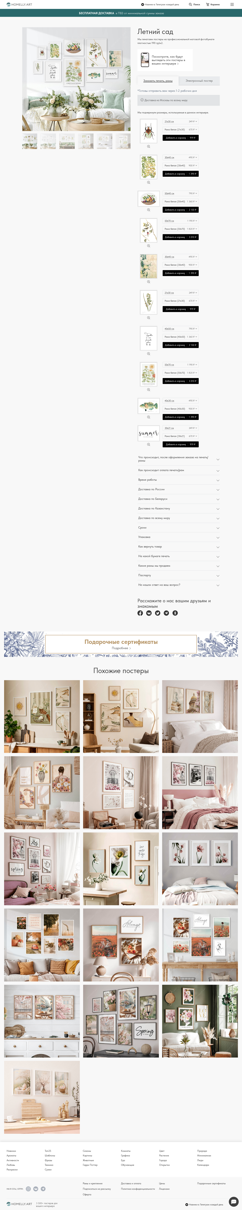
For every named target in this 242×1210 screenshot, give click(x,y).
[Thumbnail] (48, 141)
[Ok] (175, 613)
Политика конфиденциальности (138, 1188)
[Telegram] (166, 613)
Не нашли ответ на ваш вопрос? (159, 584)
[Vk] (149, 613)
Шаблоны (50, 1155)
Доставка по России (151, 489)
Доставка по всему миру (154, 518)
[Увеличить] (149, 146)
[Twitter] (157, 613)
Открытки (164, 1164)
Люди (200, 1160)
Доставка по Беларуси (152, 498)
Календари (203, 1164)
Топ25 (48, 1150)
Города (163, 1160)
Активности (13, 1160)
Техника (49, 1164)
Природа (202, 1150)
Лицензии (164, 1188)
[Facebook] (140, 613)
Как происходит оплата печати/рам (161, 470)
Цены (162, 1183)
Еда (123, 1160)
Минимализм (204, 1155)
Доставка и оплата (131, 1183)
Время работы (147, 479)
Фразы (48, 1160)
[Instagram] (28, 1188)
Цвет (161, 1150)
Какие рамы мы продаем (154, 565)
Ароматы (11, 1155)
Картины (87, 1155)
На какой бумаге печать (154, 556)
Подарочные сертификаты (211, 1183)
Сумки (48, 1169)
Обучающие (127, 1164)
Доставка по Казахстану (154, 508)
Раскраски (12, 1169)
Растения (164, 1155)
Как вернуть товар (150, 546)
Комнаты (126, 1150)
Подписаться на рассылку (97, 1188)
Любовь (11, 1164)
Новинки (11, 1150)
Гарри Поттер (90, 1164)
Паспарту (144, 575)
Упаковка (144, 537)
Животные (88, 1160)
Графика (125, 1155)
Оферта (87, 1194)
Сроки (142, 527)
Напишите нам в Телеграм (234, 1202)
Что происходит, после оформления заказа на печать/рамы (173, 458)
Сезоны (87, 1150)
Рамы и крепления (92, 1183)
